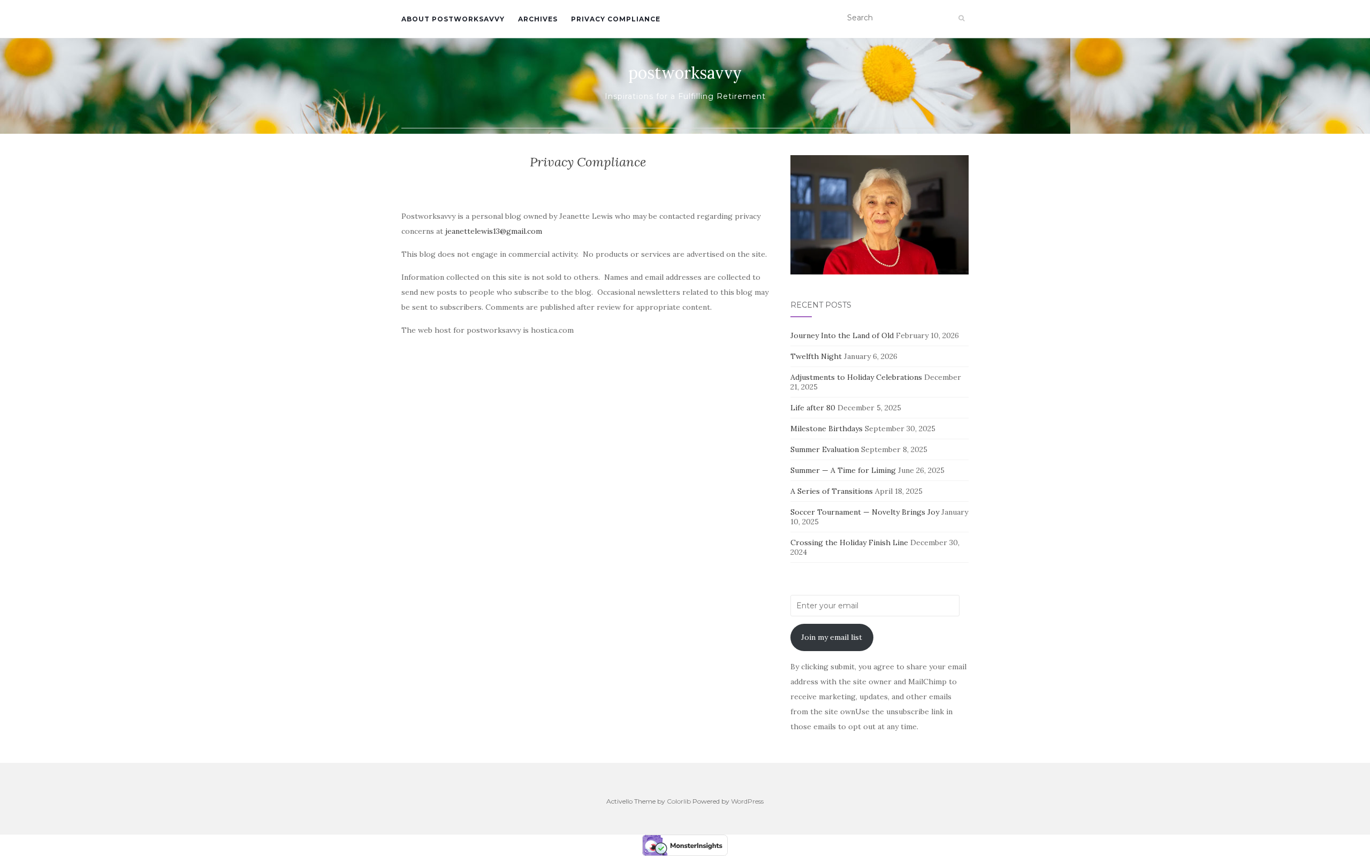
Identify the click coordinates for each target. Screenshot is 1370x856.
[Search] (961, 18)
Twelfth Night (816, 356)
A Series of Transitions (831, 491)
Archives (538, 19)
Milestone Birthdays (826, 428)
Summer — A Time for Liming (843, 470)
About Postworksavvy (453, 19)
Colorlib (679, 801)
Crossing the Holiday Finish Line (849, 542)
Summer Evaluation (824, 449)
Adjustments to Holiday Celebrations (856, 377)
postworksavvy (685, 73)
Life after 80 (812, 407)
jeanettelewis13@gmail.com (493, 231)
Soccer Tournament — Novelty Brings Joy (864, 512)
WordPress (747, 801)
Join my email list (831, 637)
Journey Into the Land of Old (842, 335)
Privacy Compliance (615, 19)
